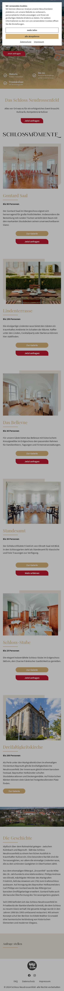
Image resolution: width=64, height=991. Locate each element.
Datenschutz (25, 41)
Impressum (39, 41)
